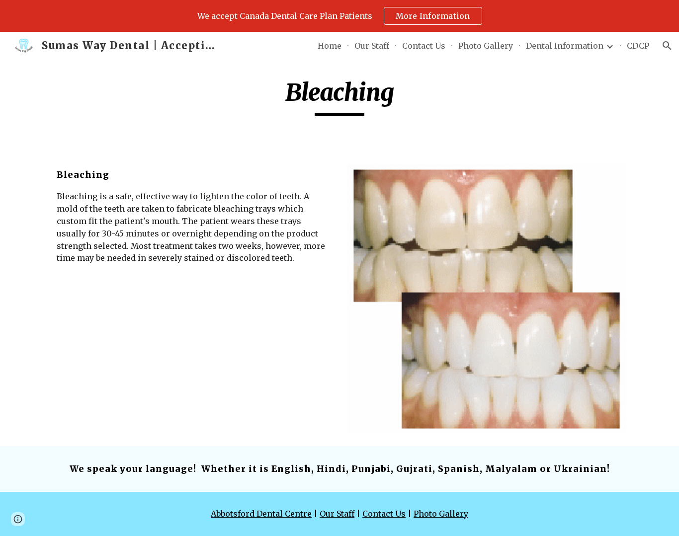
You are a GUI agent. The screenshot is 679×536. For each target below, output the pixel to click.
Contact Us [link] (423, 46)
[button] (667, 46)
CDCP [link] (638, 46)
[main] (339, 97)
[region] (339, 16)
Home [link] (329, 46)
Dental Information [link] (564, 46)
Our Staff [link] (371, 46)
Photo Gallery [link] (485, 46)
